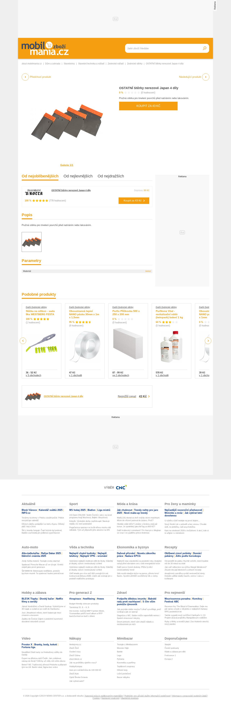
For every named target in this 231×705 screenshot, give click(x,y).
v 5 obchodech (33, 375)
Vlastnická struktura (129, 698)
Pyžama (120, 659)
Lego (119, 655)
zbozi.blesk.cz (75, 659)
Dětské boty (122, 670)
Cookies (96, 698)
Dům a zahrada (52, 63)
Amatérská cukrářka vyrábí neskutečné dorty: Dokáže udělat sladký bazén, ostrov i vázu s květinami (185, 576)
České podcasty (172, 648)
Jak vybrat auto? (76, 681)
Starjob (168, 644)
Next (208, 340)
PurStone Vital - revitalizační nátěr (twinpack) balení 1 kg (169, 314)
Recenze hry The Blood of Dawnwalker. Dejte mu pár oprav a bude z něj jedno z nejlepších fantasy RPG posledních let (186, 609)
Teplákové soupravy (126, 666)
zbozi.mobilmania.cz (32, 63)
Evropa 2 (169, 659)
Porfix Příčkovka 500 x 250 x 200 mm (126, 313)
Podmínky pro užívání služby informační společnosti (147, 696)
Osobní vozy (75, 652)
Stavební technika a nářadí (91, 63)
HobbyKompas (75, 666)
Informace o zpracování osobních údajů (189, 696)
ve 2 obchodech (120, 375)
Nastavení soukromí (110, 698)
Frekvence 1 (170, 655)
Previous (23, 340)
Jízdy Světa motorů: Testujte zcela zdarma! (41, 561)
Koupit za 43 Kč (148, 105)
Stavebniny (69, 63)
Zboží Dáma (74, 655)
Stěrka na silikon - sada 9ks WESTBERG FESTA (40, 313)
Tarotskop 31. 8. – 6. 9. (79, 607)
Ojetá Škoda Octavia (78, 677)
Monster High (123, 648)
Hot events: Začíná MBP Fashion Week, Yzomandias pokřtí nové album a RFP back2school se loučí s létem (86, 613)
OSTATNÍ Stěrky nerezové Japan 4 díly (148, 88)
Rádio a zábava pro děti (175, 652)
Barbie (120, 652)
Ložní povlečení (124, 674)
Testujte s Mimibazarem (127, 644)
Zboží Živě (74, 648)
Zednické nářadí (116, 63)
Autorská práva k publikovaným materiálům (104, 696)
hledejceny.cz (75, 644)
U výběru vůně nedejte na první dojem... (182, 520)
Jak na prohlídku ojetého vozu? (83, 663)
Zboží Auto (74, 674)
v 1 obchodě (75, 375)
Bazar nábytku (123, 677)
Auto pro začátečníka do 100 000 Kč (85, 670)
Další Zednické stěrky (36, 307)
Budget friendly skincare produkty (84, 604)
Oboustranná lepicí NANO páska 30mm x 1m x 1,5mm (84, 314)
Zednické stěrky (134, 63)
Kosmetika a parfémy (126, 663)
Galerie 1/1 (66, 165)
